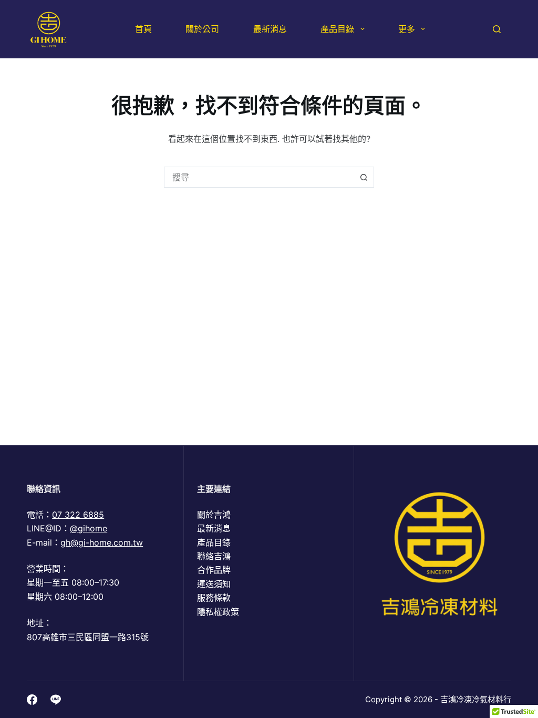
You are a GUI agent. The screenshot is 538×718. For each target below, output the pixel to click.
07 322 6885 (78, 514)
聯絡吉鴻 (214, 556)
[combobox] (259, 177)
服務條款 (214, 597)
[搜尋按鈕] (364, 177)
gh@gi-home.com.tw (101, 542)
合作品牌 (214, 570)
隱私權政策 (218, 612)
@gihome (88, 528)
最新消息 (270, 29)
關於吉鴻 (214, 514)
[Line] (55, 699)
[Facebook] (32, 699)
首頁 (143, 29)
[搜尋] (497, 29)
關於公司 (202, 29)
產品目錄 (337, 29)
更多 (406, 29)
